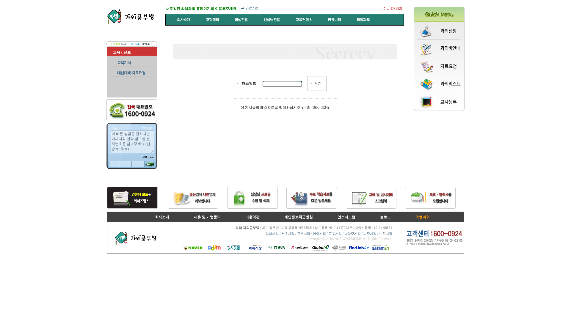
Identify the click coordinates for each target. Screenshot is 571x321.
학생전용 (241, 20)
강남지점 (272, 233)
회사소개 (184, 20)
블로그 (385, 217)
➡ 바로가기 (250, 9)
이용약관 (252, 217)
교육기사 (124, 62)
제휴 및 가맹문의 (207, 217)
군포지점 (335, 233)
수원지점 (385, 233)
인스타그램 (346, 217)
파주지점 (370, 233)
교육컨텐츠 (304, 20)
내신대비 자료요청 (131, 72)
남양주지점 (352, 233)
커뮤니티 (334, 20)
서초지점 (287, 233)
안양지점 (319, 233)
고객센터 (212, 20)
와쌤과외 (363, 20)
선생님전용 (271, 20)
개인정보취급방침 (298, 217)
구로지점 (303, 233)
